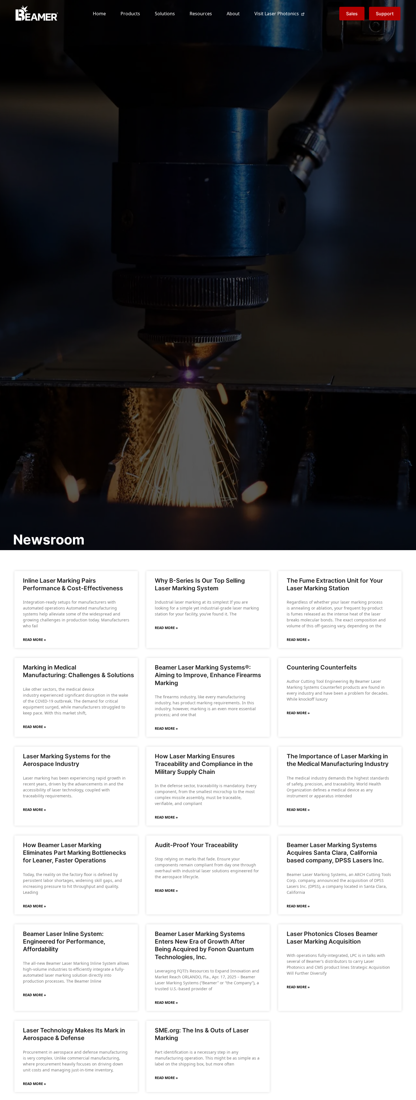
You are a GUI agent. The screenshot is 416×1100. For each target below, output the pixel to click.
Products (130, 13)
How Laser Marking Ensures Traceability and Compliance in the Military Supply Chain (204, 764)
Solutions (165, 13)
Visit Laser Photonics (276, 13)
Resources (201, 13)
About (233, 13)
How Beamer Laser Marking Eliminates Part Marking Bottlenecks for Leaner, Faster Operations (74, 852)
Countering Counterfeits (322, 667)
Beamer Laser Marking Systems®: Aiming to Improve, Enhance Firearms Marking (208, 675)
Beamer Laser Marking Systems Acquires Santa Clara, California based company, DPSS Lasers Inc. (335, 852)
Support (385, 13)
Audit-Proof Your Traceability (196, 845)
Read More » (34, 639)
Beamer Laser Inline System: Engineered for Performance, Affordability (64, 941)
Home (99, 13)
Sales (352, 13)
